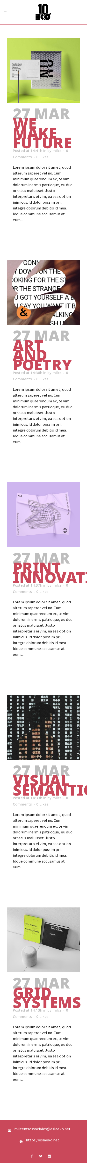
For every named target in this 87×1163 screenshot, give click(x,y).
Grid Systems (47, 997)
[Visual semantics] (43, 727)
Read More (25, 233)
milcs (57, 150)
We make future (42, 133)
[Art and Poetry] (43, 292)
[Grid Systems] (43, 939)
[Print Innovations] (43, 514)
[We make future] (43, 70)
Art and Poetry (42, 355)
